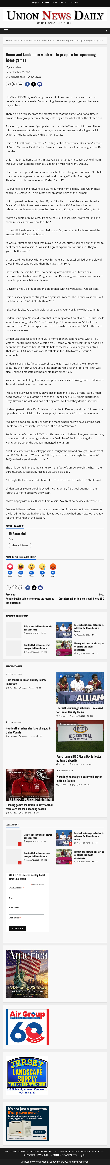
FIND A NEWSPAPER (59, 1151)
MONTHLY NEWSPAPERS (63, 1155)
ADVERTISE (98, 1151)
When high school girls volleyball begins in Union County (79, 778)
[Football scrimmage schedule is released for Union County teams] (80, 688)
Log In (82, 1155)
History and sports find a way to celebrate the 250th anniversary (64, 648)
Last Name (15, 917)
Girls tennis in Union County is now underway (13, 630)
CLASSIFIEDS (40, 1151)
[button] (6, 31)
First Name (14, 907)
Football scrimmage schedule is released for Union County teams (64, 630)
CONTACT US (25, 1151)
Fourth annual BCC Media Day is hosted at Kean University (79, 758)
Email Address (16, 887)
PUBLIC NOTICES (81, 1151)
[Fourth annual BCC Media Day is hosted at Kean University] (80, 736)
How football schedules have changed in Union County (13, 648)
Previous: (30, 598)
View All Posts (20, 545)
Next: (81, 596)
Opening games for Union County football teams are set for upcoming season (29, 807)
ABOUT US (10, 1151)
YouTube (73, 2)
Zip (11, 898)
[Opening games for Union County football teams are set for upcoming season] (30, 785)
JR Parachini (15, 67)
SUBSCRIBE (29, 1155)
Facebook (58, 2)
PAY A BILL (42, 1155)
